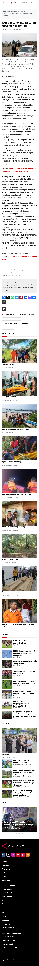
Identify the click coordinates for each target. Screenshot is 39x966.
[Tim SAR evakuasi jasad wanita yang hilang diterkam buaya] (19, 383)
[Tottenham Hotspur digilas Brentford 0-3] (7, 674)
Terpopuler (6, 869)
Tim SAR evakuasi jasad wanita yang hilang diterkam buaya (17, 396)
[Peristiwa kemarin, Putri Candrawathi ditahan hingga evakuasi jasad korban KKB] (19, 611)
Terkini (4, 862)
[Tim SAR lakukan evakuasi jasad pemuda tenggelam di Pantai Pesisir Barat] (19, 416)
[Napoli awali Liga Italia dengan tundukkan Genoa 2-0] (7, 694)
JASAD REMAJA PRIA (10, 323)
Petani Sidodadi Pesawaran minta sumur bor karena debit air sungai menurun (24, 772)
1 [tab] (13, 833)
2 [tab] (16, 833)
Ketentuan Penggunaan (11, 933)
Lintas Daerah (17, 12)
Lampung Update (8, 885)
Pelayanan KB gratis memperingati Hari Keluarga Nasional (18, 824)
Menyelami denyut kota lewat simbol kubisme (17, 753)
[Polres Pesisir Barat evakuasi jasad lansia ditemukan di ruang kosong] (19, 513)
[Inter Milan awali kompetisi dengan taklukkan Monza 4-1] (7, 684)
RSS (3, 952)
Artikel (4, 900)
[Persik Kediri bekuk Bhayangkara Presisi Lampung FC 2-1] (7, 705)
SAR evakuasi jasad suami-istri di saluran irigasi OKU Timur (19, 363)
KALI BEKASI (24, 323)
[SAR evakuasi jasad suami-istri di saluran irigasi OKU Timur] (19, 351)
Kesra (4, 917)
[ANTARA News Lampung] (21, 2)
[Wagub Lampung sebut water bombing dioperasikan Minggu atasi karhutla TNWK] (7, 715)
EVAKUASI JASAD (11, 314)
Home (7, 12)
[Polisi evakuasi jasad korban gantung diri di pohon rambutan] (19, 546)
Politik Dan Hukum (9, 893)
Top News (6, 723)
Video (4, 876)
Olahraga (5, 920)
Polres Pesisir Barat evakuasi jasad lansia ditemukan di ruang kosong (19, 526)
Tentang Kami (7, 944)
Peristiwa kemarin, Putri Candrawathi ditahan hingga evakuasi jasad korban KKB (18, 624)
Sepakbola (6, 924)
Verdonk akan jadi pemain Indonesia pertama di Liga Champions (23, 783)
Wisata (4, 913)
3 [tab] (20, 833)
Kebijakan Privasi (8, 937)
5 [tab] (26, 833)
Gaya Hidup (6, 904)
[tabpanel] (19, 819)
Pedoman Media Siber (10, 948)
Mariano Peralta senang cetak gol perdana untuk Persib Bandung (23, 793)
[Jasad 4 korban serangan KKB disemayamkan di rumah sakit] (19, 578)
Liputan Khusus (8, 928)
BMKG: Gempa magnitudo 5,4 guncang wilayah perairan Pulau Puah (24, 653)
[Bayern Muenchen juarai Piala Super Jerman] (7, 664)
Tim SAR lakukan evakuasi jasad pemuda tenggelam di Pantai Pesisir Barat (19, 428)
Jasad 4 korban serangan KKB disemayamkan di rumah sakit (14, 591)
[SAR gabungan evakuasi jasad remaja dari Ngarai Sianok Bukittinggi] (19, 448)
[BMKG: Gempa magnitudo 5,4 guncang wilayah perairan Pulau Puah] (7, 654)
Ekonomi (5, 909)
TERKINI (5, 635)
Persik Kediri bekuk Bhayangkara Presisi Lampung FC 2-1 (21, 704)
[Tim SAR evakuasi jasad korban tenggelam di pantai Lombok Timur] (19, 481)
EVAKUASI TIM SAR (27, 314)
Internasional (7, 896)
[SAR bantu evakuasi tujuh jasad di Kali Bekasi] (19, 740)
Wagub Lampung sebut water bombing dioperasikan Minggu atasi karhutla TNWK (24, 714)
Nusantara (6, 880)
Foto (4, 802)
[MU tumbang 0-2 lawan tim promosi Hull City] (7, 644)
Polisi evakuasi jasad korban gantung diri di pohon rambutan (19, 558)
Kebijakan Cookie (8, 940)
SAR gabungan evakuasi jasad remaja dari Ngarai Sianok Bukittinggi (19, 460)
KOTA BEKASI (7, 328)
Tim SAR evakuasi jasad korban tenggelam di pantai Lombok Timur (17, 493)
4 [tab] (23, 833)
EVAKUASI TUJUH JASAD (11, 319)
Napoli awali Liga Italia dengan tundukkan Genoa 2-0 (24, 694)
